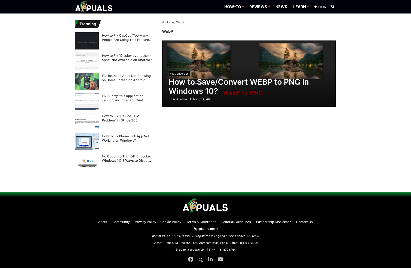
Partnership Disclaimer (273, 222)
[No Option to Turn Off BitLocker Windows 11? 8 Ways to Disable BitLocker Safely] (87, 161)
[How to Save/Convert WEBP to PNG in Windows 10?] (249, 73)
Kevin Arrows (178, 99)
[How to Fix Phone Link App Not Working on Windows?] (87, 141)
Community (121, 222)
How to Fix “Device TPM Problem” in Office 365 (120, 118)
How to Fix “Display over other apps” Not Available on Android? (127, 58)
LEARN (299, 6)
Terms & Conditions (201, 222)
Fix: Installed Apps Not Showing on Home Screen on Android (126, 78)
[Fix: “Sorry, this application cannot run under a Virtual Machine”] (87, 101)
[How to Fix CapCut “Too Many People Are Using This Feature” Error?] (87, 40)
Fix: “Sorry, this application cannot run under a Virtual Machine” (122, 98)
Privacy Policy (145, 222)
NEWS (281, 6)
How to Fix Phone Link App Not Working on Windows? (125, 138)
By (171, 99)
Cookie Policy (170, 222)
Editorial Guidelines (236, 222)
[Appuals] (94, 6)
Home (169, 22)
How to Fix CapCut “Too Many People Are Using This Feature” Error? (126, 37)
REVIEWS (258, 6)
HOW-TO (232, 6)
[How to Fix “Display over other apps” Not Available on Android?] (87, 61)
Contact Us (304, 222)
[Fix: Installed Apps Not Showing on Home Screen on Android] (87, 81)
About (102, 222)
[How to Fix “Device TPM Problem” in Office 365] (87, 121)
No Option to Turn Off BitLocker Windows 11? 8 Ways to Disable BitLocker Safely (126, 158)
